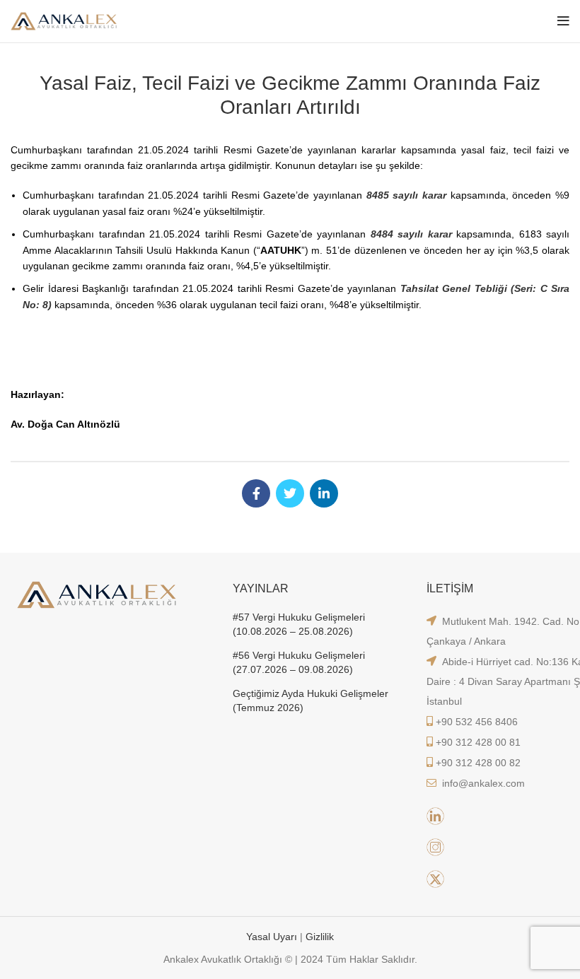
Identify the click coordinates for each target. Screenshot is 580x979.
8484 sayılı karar (411, 234)
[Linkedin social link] (324, 493)
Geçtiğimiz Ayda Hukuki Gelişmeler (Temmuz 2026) (310, 700)
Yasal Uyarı (273, 936)
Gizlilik (320, 936)
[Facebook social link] (256, 493)
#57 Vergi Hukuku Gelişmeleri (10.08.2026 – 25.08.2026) (299, 624)
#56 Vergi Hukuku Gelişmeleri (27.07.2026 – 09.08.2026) (299, 662)
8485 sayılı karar (406, 195)
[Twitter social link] (290, 493)
